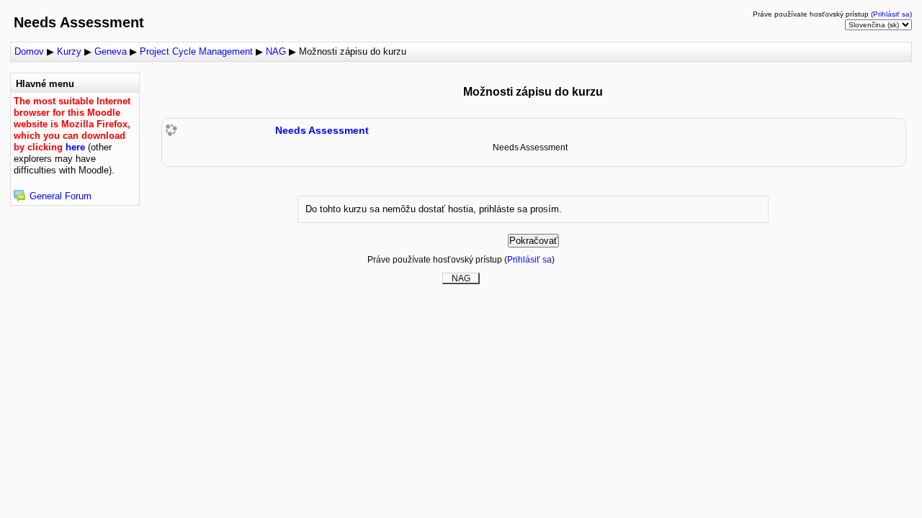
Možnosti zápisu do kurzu (352, 51)
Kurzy (69, 51)
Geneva (110, 51)
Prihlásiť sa (891, 14)
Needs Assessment (322, 130)
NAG (276, 51)
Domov (29, 51)
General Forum (60, 196)
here (75, 147)
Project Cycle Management (196, 51)
